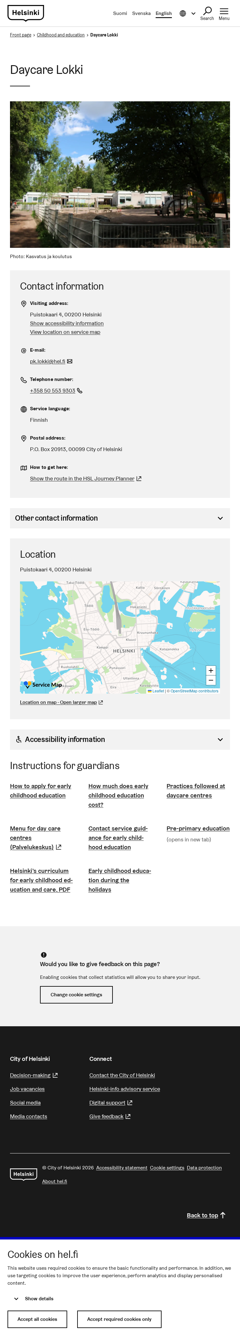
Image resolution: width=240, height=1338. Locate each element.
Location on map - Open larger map (58, 702)
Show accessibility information (67, 323)
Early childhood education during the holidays (119, 880)
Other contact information (56, 518)
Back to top (202, 1215)
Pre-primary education (198, 828)
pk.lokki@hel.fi (52, 361)
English (164, 13)
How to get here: (49, 467)
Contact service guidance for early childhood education (118, 837)
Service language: (50, 408)
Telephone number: (51, 379)
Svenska (141, 13)
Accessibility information (65, 739)
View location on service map (65, 331)
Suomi (120, 13)
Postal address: (48, 438)
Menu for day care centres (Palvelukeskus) (41, 837)
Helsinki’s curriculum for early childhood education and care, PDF (41, 880)
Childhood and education (61, 35)
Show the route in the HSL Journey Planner (82, 478)
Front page (20, 35)
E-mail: (38, 350)
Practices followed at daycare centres (196, 790)
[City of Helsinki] (23, 1175)
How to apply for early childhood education (40, 790)
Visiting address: (49, 303)
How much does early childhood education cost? (118, 795)
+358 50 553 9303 (57, 390)
